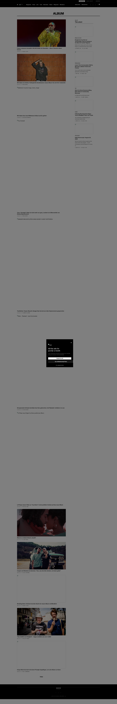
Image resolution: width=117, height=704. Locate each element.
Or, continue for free (60, 365)
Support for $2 (59, 358)
